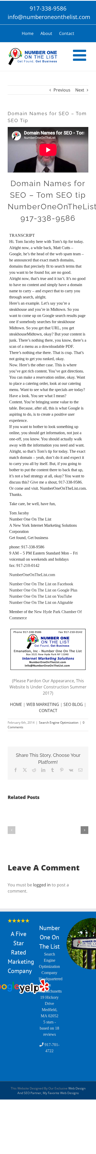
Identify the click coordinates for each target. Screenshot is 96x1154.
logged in (42, 885)
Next (79, 90)
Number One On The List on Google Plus (43, 590)
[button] (11, 830)
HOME (16, 704)
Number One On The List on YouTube (40, 596)
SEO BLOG (73, 704)
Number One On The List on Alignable (41, 602)
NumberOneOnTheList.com (32, 575)
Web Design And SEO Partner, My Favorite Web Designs (51, 1090)
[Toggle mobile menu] (80, 55)
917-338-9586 (48, 8)
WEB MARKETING (42, 704)
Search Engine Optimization (58, 722)
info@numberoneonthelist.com (48, 17)
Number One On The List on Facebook (41, 584)
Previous (62, 90)
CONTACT (48, 710)
